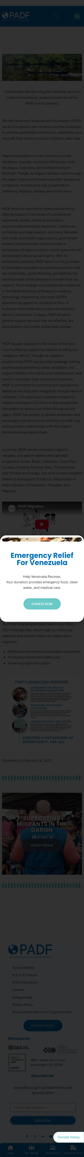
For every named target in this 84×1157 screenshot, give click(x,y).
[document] (42, 578)
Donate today (68, 1137)
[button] (78, 541)
